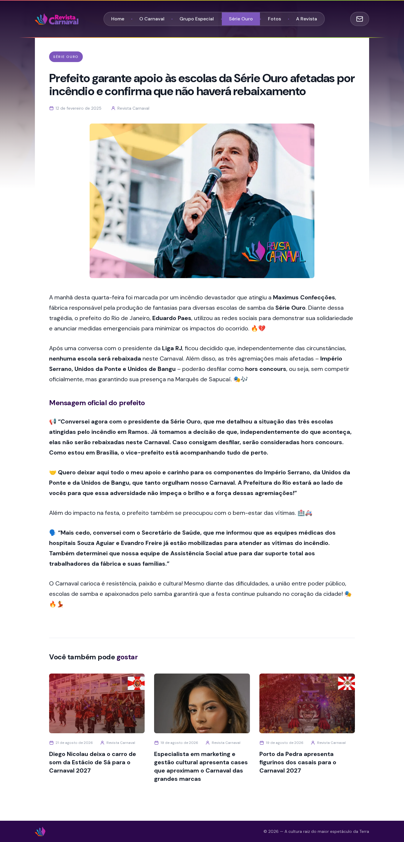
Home (117, 19)
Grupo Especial (197, 19)
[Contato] (359, 19)
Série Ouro (241, 19)
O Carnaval (151, 19)
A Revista (306, 19)
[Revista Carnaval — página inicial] (56, 19)
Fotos (274, 19)
